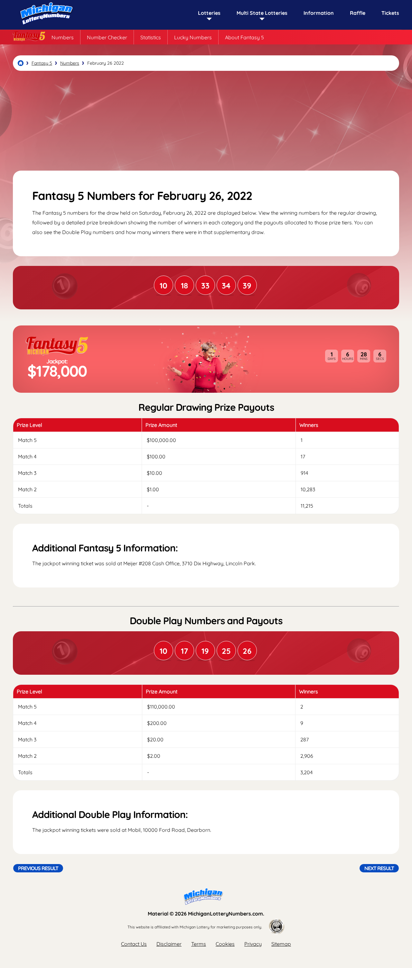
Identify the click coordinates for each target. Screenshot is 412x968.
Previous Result (38, 868)
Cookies (225, 944)
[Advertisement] (206, 121)
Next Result (379, 868)
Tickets (390, 13)
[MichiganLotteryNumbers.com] (45, 26)
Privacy (253, 944)
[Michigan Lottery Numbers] (20, 63)
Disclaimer (169, 944)
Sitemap (281, 944)
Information (319, 13)
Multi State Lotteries (262, 13)
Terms (198, 944)
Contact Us (134, 944)
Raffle (357, 13)
